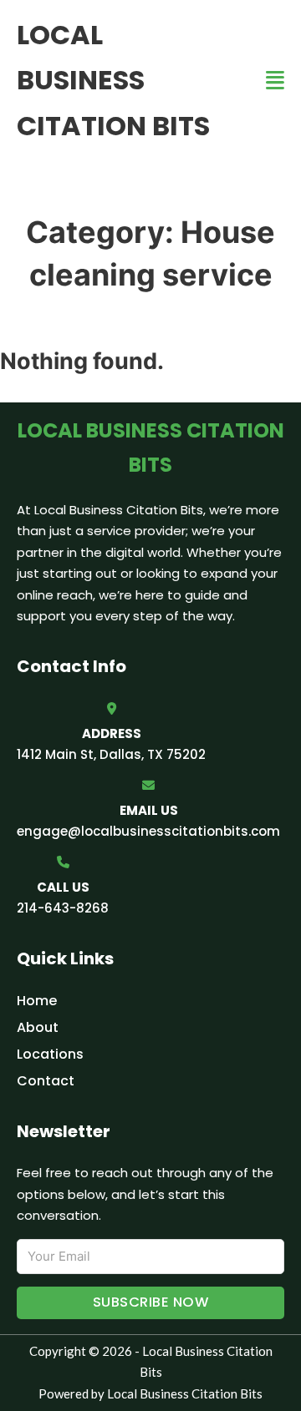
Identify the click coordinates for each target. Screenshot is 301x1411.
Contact (45, 1080)
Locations (50, 1054)
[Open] (275, 80)
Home (37, 1000)
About (38, 1027)
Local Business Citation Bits (113, 80)
